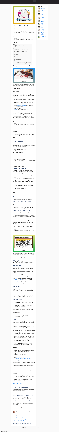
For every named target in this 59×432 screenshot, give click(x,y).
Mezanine (14, 422)
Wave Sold (17, 0)
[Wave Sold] (14, 1)
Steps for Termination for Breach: (17, 57)
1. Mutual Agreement (16, 53)
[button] (45, 3)
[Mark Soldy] (14, 413)
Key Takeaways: (16, 56)
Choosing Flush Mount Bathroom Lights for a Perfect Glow (43, 37)
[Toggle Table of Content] (30, 44)
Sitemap (43, 427)
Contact (46, 427)
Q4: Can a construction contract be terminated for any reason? (20, 51)
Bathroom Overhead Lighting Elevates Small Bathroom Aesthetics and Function (43, 33)
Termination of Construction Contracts (17, 383)
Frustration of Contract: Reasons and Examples (20, 165)
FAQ (13, 48)
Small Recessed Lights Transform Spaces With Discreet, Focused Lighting (43, 21)
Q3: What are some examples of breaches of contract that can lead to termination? (23, 62)
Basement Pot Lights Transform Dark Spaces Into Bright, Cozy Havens (43, 11)
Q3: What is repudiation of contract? (18, 50)
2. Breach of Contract (16, 54)
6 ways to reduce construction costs (21, 105)
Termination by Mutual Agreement (17, 58)
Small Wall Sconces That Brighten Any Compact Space (43, 8)
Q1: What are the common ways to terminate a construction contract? (21, 49)
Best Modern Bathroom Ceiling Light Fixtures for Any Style (43, 24)
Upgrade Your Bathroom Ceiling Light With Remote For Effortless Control (43, 30)
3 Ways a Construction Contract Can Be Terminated (19, 45)
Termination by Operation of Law (17, 59)
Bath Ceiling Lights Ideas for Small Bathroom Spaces (43, 27)
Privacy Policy (39, 427)
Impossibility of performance (16, 47)
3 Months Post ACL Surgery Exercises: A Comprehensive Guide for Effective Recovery (22, 423)
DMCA (37, 427)
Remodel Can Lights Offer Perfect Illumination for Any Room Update (43, 18)
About (44, 427)
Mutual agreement (15, 46)
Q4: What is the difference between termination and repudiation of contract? (22, 63)
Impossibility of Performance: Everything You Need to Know (21, 194)
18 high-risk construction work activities (26, 103)
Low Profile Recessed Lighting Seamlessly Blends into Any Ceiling (43, 14)
